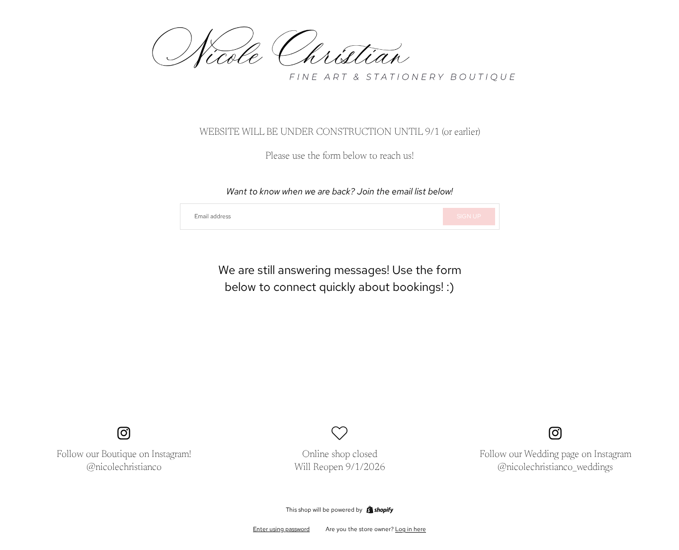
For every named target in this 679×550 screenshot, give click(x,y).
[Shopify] (379, 510)
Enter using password (281, 529)
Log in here (410, 529)
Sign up (469, 216)
